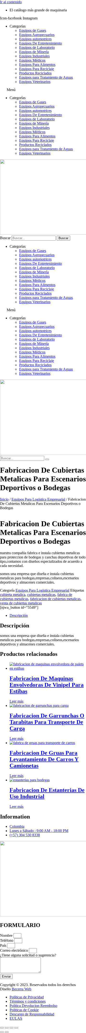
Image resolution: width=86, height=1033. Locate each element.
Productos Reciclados (35, 73)
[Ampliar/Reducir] (2, 1027)
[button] (43, 90)
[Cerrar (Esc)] (16, 1027)
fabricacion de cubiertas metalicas (55, 599)
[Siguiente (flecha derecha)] (7, 1032)
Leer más (16, 701)
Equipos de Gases (32, 30)
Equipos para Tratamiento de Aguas (46, 77)
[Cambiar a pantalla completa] (7, 1027)
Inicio (4, 499)
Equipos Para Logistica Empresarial (38, 499)
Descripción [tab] (19, 615)
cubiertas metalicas (41, 595)
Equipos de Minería (34, 52)
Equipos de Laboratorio (37, 48)
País (3, 945)
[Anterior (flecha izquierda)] (2, 1032)
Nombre (6, 935)
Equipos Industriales (34, 56)
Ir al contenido (11, 2)
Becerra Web (21, 989)
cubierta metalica (12, 595)
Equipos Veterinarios (34, 82)
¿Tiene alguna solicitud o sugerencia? (28, 955)
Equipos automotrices (35, 39)
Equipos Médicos (32, 60)
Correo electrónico (14, 950)
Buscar (5, 238)
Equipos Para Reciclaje (36, 69)
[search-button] (47, 459)
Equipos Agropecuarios (36, 35)
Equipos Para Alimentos (37, 65)
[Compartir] (11, 1027)
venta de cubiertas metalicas (21, 603)
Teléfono (7, 940)
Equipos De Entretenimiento (40, 43)
